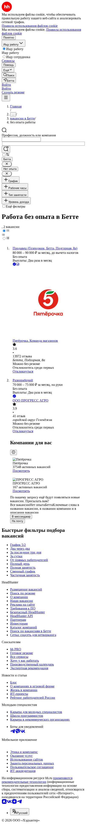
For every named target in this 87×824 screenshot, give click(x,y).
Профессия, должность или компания (29, 135)
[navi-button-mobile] (6, 97)
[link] (9, 75)
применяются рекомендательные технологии (37, 780)
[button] (6, 85)
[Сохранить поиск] (6, 149)
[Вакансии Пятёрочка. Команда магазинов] (48, 303)
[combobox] (21, 139)
